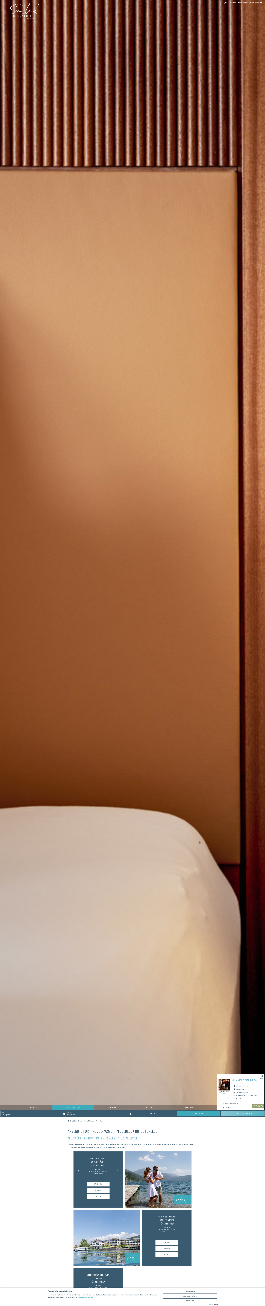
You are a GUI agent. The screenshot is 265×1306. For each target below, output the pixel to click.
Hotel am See (32, 1107)
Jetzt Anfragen (154, 1114)
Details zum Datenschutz (85, 1297)
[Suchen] (261, 2)
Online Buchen (198, 1114)
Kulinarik (112, 1107)
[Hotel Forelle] (21, 11)
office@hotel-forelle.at (247, 2)
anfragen (98, 1190)
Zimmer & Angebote (73, 1107)
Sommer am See (189, 1107)
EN (258, 2)
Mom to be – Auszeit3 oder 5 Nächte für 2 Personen (167, 1220)
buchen (98, 1196)
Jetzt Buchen (258, 1106)
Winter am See (150, 1107)
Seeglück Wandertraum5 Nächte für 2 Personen (98, 1278)
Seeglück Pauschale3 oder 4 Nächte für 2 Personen (98, 1162)
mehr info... (98, 1184)
